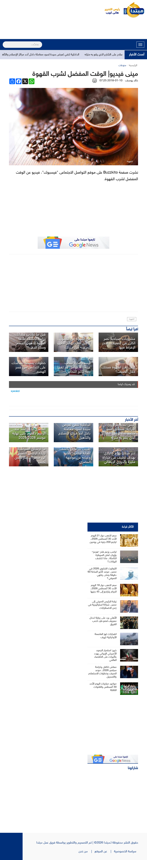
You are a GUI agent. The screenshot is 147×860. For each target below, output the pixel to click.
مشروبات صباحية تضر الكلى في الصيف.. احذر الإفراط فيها (118, 343)
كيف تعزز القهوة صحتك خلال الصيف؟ (118, 369)
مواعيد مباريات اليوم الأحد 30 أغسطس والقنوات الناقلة (103, 687)
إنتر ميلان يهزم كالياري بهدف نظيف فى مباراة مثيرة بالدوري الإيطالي (119, 457)
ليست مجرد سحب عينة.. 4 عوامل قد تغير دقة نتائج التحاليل (74, 367)
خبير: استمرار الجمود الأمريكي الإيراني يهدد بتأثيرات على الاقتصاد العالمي (105, 655)
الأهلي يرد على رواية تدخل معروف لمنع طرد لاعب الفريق (103, 621)
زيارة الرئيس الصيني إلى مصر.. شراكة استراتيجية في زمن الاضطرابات (102, 605)
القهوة (131, 319)
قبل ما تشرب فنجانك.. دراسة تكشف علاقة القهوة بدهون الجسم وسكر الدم (29, 341)
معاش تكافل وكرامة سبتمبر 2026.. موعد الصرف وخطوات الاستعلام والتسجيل (102, 672)
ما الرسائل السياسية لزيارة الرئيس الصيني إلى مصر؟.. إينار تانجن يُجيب (30, 455)
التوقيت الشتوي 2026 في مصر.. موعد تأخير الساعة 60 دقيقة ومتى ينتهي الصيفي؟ (102, 573)
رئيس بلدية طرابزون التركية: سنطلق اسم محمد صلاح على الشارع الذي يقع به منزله (118, 431)
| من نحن (87, 851)
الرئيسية (133, 65)
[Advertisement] (73, 29)
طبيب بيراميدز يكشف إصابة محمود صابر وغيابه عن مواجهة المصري (75, 455)
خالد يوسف (131, 80)
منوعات (122, 65)
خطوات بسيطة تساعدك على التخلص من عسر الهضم (29, 367)
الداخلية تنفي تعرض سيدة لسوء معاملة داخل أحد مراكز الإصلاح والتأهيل (50, 54)
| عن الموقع (104, 851)
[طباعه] (94, 80)
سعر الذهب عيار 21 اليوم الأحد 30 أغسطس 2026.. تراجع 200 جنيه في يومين (103, 539)
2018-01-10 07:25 (110, 80)
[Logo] (110, 10)
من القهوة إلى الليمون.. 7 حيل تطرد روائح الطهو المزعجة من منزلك (74, 343)
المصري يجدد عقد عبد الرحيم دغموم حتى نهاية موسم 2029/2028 (29, 433)
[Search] (4, 42)
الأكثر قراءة (128, 527)
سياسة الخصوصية (126, 851)
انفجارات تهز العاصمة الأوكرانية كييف (106, 636)
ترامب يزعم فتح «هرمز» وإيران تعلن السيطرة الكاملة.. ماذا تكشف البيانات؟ (104, 557)
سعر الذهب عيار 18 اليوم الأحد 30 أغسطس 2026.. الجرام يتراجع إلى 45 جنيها (103, 588)
